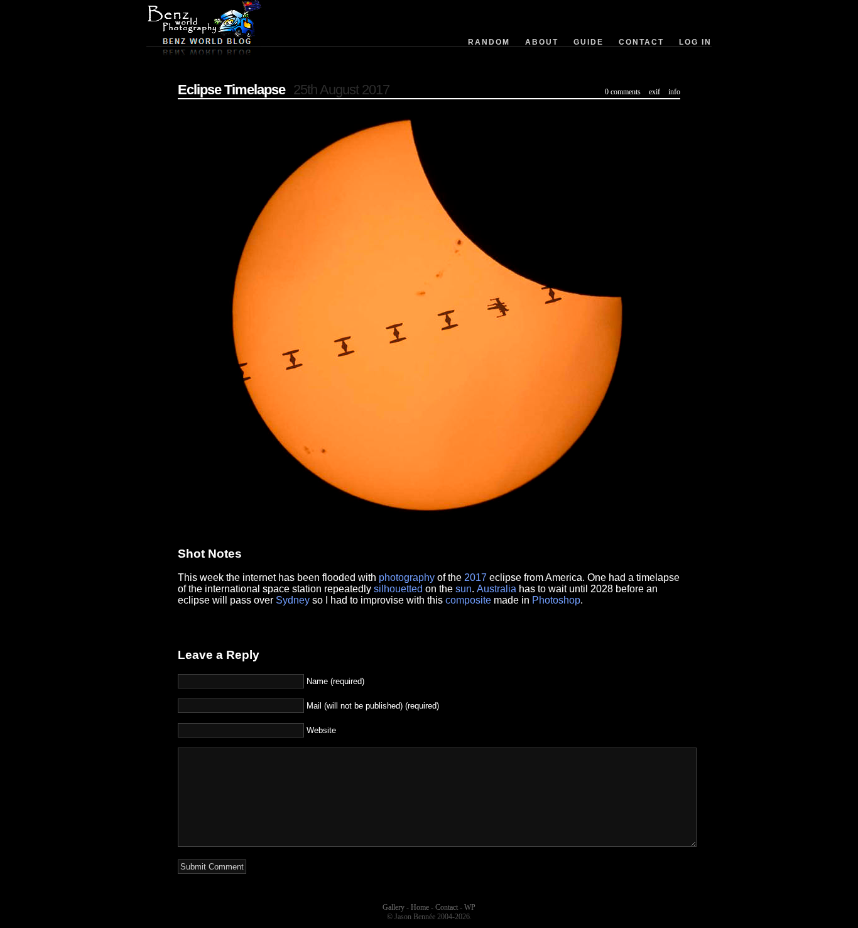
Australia (496, 588)
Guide (588, 42)
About (541, 42)
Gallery (394, 907)
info (674, 91)
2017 (475, 577)
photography (407, 577)
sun (463, 588)
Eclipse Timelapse (231, 89)
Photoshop (556, 600)
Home (420, 907)
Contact (641, 42)
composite (468, 600)
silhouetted (398, 588)
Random (489, 42)
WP (469, 907)
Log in (695, 42)
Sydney (293, 600)
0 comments (623, 91)
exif (654, 91)
